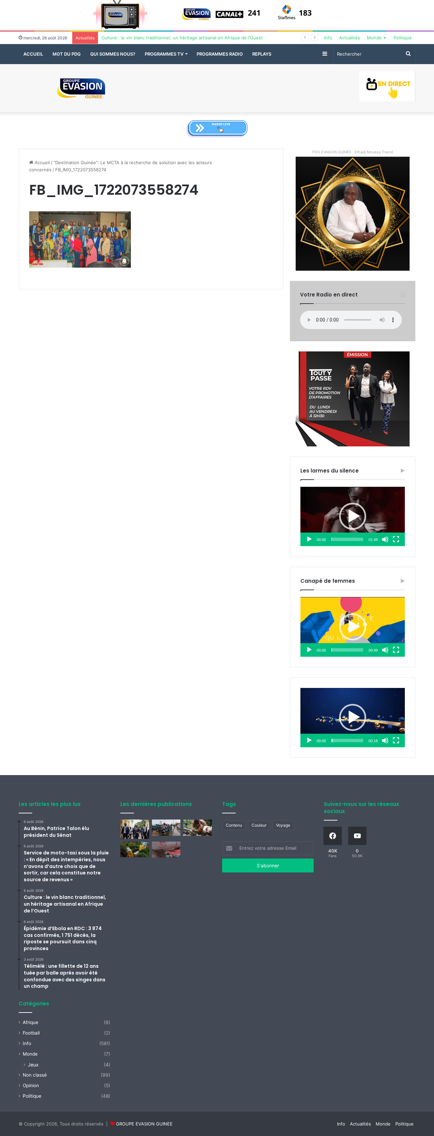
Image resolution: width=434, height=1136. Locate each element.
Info (328, 37)
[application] (352, 516)
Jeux (33, 1064)
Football (31, 1033)
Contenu (234, 825)
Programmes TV (164, 54)
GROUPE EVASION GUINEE (144, 1124)
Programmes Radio (220, 54)
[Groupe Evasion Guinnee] (81, 88)
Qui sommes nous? (112, 54)
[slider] (347, 539)
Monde (374, 37)
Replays (261, 54)
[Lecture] (309, 539)
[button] (352, 516)
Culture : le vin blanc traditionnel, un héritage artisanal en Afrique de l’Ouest (182, 37)
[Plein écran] (396, 539)
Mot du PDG (67, 54)
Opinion (31, 1085)
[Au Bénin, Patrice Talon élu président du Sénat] (134, 829)
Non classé (35, 1075)
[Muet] (385, 539)
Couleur (259, 825)
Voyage (283, 825)
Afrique (30, 1022)
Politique (403, 37)
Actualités (349, 37)
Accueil (33, 54)
